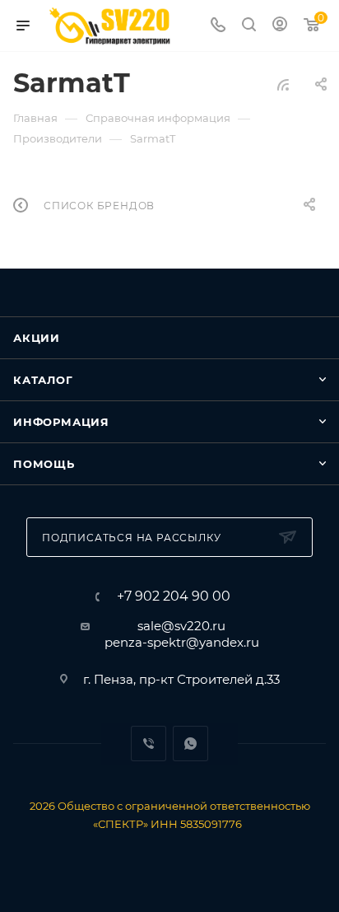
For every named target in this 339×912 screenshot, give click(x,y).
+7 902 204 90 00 (173, 596)
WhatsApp (190, 743)
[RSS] (283, 84)
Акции (36, 337)
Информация (61, 421)
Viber (148, 743)
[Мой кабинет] (279, 26)
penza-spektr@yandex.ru (181, 642)
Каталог (43, 379)
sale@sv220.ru (181, 626)
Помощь (44, 463)
